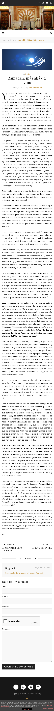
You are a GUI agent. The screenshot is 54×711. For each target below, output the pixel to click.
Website (5, 606)
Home (4, 40)
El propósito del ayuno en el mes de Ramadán (24, 573)
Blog (12, 40)
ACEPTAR (27, 709)
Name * (5, 586)
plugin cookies (48, 708)
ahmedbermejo (35, 87)
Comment (6, 629)
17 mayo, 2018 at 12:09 (41, 567)
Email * (5, 596)
